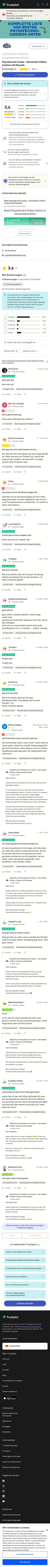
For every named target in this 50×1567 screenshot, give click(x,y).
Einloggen (6, 1426)
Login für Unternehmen (11, 1462)
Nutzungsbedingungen (11, 1520)
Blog (4, 1375)
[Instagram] (3, 1491)
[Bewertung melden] (25, 394)
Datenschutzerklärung (31, 1327)
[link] (8, 69)
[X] (3, 1486)
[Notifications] (37, 4)
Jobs (4, 1364)
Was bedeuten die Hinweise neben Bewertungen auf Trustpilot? (23, 362)
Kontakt (5, 1370)
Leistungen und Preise (11, 1456)
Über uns (5, 1359)
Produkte (6, 1451)
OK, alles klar (25, 1562)
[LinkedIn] (3, 1496)
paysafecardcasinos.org (15, 255)
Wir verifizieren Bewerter (17, 1285)
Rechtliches (7, 1509)
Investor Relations (9, 1391)
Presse (5, 1386)
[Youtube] (3, 1501)
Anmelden (6, 1432)
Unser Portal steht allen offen (19, 1252)
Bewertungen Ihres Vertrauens (10, 1414)
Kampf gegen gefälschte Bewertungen (23, 1260)
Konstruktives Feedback (16, 1277)
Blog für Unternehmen (11, 1467)
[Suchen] (42, 4)
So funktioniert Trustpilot (12, 1381)
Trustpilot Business (10, 1445)
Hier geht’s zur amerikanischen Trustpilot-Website (19, 17)
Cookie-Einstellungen (25, 1554)
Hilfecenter (6, 1421)
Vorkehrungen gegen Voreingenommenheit (15, 1294)
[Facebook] (3, 1481)
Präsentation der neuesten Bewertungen (24, 1268)
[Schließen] (47, 14)
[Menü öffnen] (47, 4)
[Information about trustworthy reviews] (29, 289)
